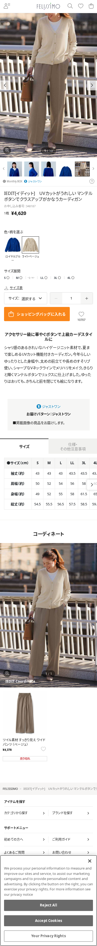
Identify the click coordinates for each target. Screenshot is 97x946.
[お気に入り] (80, 6)
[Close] (90, 861)
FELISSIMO (10, 789)
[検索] (70, 6)
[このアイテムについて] (91, 181)
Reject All (48, 905)
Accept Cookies (48, 920)
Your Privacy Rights (48, 935)
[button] (92, 85)
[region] (48, 900)
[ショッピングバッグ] (91, 6)
